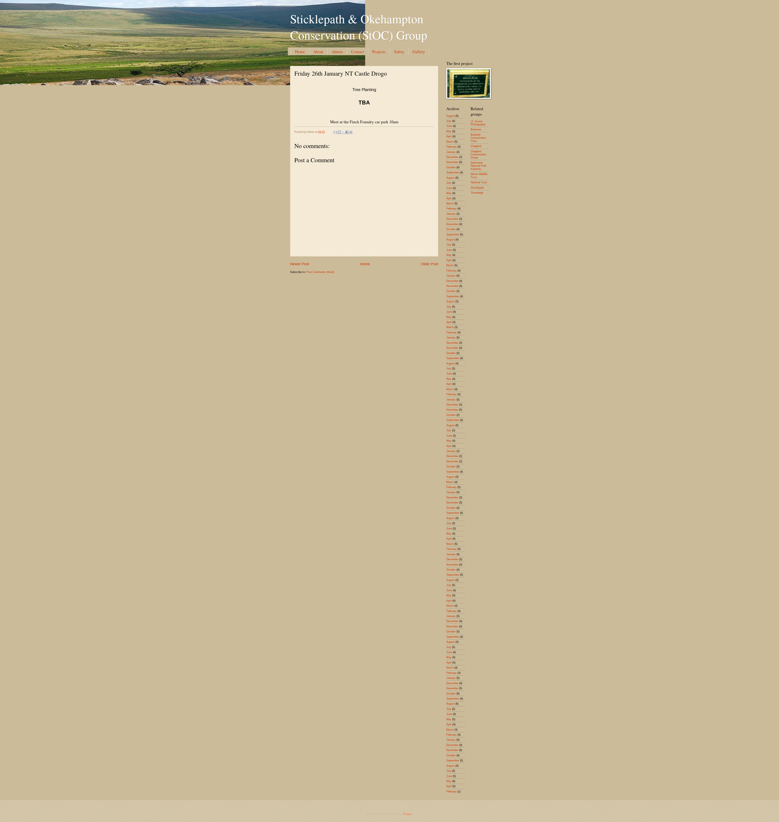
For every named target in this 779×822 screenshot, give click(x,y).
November (452, 162)
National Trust (479, 182)
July (448, 120)
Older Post (429, 264)
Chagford (476, 146)
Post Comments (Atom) (320, 272)
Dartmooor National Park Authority (478, 166)
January (451, 151)
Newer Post (299, 264)
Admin (337, 51)
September (452, 172)
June (449, 126)
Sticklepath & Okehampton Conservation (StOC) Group (358, 27)
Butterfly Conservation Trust (478, 138)
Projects (379, 51)
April (449, 136)
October (451, 167)
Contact (357, 51)
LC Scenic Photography (478, 123)
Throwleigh (477, 192)
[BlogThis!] (339, 132)
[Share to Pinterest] (351, 132)
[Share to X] (343, 132)
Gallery (419, 51)
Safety (399, 51)
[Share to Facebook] (347, 132)
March (450, 141)
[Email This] (335, 132)
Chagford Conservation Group (478, 154)
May (448, 131)
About (318, 51)
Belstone (476, 129)
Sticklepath (477, 187)
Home (300, 51)
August (450, 115)
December (452, 157)
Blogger (407, 814)
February (451, 146)
